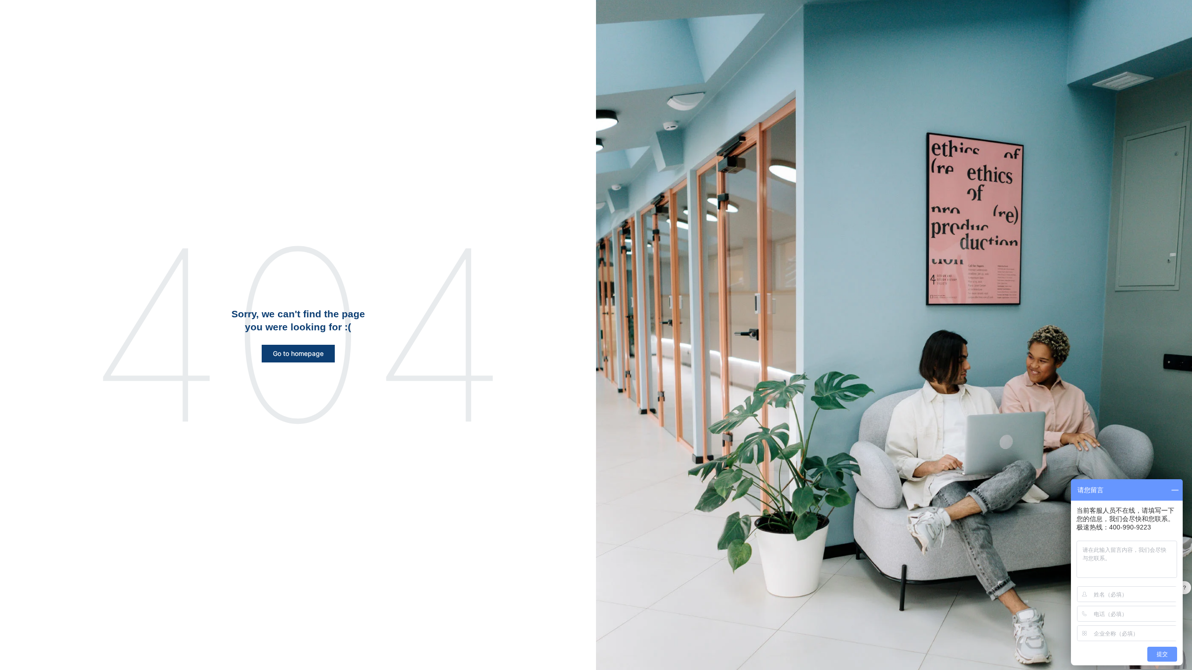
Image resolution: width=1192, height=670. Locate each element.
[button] (298, 353)
